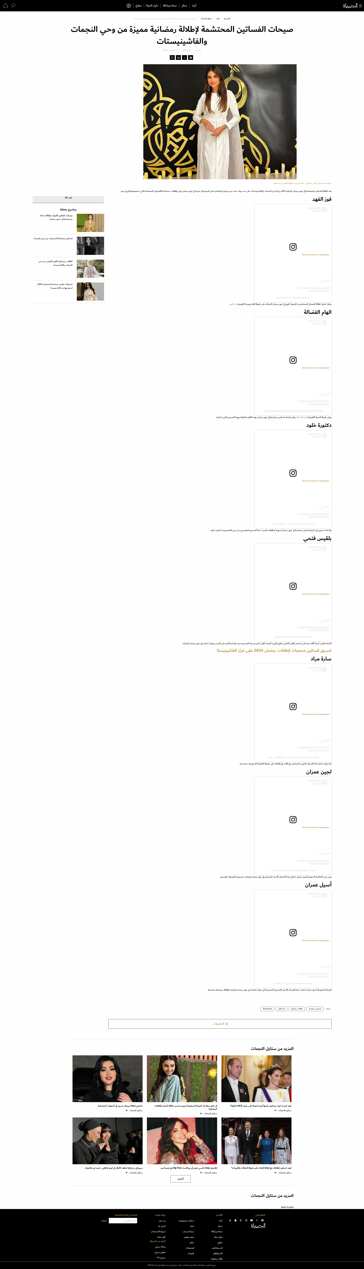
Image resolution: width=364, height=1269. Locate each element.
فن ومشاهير (217, 1248)
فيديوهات (190, 1248)
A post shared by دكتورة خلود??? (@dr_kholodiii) (293, 524)
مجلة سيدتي (160, 1247)
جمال (184, 6)
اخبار (192, 1226)
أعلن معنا (162, 1237)
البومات (191, 1253)
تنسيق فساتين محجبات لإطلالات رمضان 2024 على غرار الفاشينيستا (274, 650)
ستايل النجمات (206, 18)
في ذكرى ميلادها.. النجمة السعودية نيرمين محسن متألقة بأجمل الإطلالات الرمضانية (185, 1107)
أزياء (194, 6)
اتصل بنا (162, 1226)
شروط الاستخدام (158, 1231)
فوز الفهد (233, 304)
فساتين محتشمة (315, 1008)
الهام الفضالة (302, 417)
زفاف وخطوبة (217, 1259)
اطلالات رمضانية (296, 1008)
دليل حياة (218, 1237)
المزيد (180, 1178)
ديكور (191, 1242)
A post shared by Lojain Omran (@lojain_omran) (293, 870)
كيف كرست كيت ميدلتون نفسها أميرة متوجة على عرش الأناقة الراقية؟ (260, 1106)
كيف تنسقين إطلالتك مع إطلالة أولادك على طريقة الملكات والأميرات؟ (261, 1168)
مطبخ (139, 6)
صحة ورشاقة (170, 6)
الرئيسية (227, 18)
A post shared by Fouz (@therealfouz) (293, 298)
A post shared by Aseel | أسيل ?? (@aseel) (293, 983)
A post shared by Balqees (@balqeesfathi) (293, 637)
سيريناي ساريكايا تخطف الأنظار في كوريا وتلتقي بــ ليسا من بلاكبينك (114, 1168)
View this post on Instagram (315, 254)
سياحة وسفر (188, 1231)
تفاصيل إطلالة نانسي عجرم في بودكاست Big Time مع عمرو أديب (189, 1168)
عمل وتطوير (189, 1237)
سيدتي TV (161, 1257)
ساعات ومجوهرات (186, 1221)
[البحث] (13, 6)
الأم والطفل (218, 1253)
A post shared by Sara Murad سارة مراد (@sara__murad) (293, 757)
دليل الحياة (152, 6)
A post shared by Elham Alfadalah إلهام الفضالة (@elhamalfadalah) (292, 411)
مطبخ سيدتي (160, 1252)
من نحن (162, 1221)
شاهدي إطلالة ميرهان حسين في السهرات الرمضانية (120, 1106)
